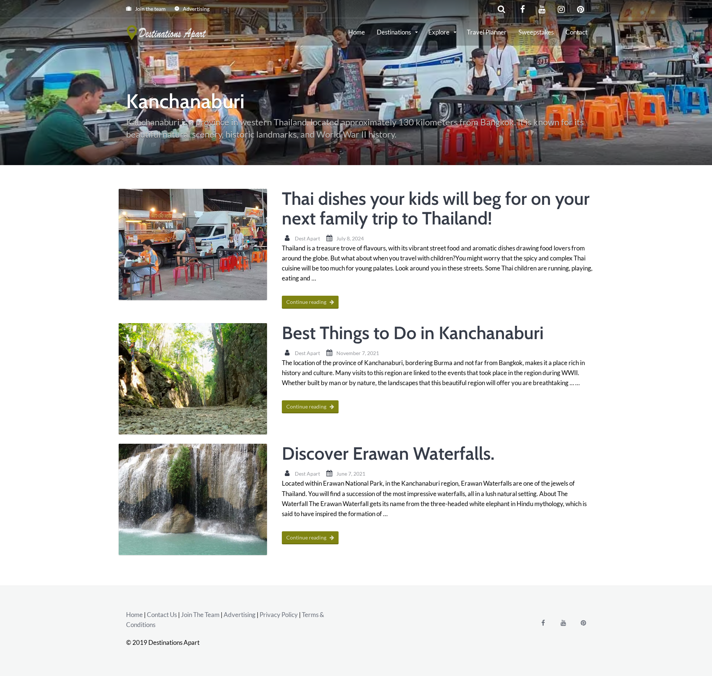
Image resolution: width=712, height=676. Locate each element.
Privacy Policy (279, 614)
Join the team (150, 9)
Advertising (196, 9)
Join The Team (200, 614)
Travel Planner (487, 32)
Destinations (394, 32)
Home (356, 32)
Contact (576, 32)
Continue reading (306, 302)
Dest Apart (307, 238)
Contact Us (162, 614)
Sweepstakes (536, 32)
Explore (439, 32)
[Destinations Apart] (167, 31)
